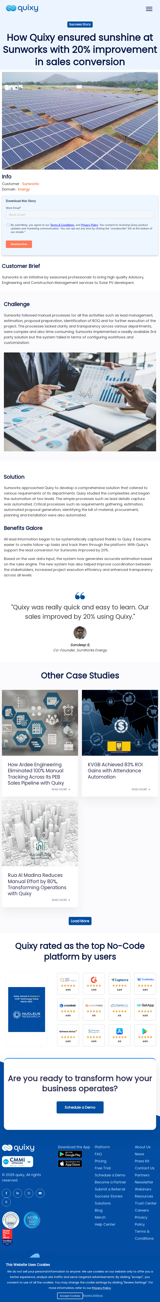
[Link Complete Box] (40, 738)
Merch (100, 1217)
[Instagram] (29, 1193)
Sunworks (30, 183)
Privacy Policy (101, 1288)
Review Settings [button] (93, 1295)
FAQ (98, 1154)
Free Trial (103, 1168)
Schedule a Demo (110, 1175)
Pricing (100, 1161)
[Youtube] (40, 1193)
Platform (102, 1147)
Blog (98, 1210)
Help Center (105, 1224)
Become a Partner (110, 1182)
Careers (142, 1210)
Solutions (103, 1203)
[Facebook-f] (6, 1193)
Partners (142, 1175)
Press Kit (142, 1161)
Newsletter (144, 1182)
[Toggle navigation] (149, 9)
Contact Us (145, 1168)
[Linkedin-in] (17, 1193)
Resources (144, 1196)
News (139, 1154)
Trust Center (146, 1203)
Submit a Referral (110, 1189)
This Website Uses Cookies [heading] (28, 1264)
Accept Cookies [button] (70, 1296)
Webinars (143, 1189)
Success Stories (109, 1196)
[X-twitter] (6, 1202)
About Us (143, 1147)
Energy (24, 189)
